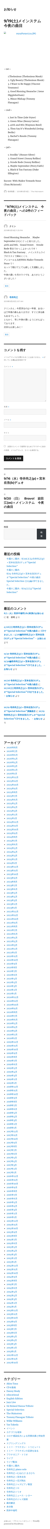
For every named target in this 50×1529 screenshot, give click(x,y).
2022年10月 (12, 919)
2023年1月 (12, 907)
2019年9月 (12, 1053)
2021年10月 (12, 960)
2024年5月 (12, 848)
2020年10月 (12, 1004)
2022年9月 (12, 922)
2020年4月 (12, 1027)
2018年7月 (12, 1105)
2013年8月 (12, 1325)
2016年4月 (12, 1206)
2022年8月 (12, 926)
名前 (6, 407)
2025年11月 (12, 781)
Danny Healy (13, 1391)
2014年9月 (12, 1276)
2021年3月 (12, 986)
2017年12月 (12, 1131)
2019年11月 (12, 1045)
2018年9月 (12, 1098)
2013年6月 (12, 1332)
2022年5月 (12, 937)
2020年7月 (12, 1016)
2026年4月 (12, 762)
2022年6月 (12, 934)
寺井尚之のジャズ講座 (17, 1499)
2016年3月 (12, 1209)
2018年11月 (12, 1090)
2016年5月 (12, 1202)
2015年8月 (12, 1235)
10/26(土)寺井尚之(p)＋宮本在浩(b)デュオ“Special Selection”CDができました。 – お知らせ (24, 692)
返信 (6, 286)
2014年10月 (12, 1273)
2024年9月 (12, 833)
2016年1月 (12, 1217)
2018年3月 (12, 1120)
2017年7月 (12, 1150)
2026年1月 (12, 773)
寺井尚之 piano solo (17, 1469)
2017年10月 (12, 1139)
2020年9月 (12, 1008)
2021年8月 (12, 967)
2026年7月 (12, 751)
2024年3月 (12, 855)
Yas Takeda (12, 1424)
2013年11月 (12, 1314)
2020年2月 (12, 1034)
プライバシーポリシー (22, 1521)
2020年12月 (12, 997)
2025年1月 (12, 818)
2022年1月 (12, 952)
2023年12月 (12, 866)
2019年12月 (12, 1042)
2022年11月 (12, 915)
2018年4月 (12, 1116)
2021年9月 (12, 963)
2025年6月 (12, 799)
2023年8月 (12, 881)
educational (13, 1394)
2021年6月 (12, 975)
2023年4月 (12, 896)
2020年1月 (12, 1038)
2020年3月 (12, 1030)
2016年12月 (12, 1176)
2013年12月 (12, 1310)
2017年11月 (12, 1135)
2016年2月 (12, 1213)
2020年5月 (12, 1023)
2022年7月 (12, 930)
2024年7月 (12, 840)
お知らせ (10, 9)
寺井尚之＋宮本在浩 (16, 1476)
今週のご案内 (13, 570)
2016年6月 (12, 1198)
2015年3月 (12, 1254)
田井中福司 (12, 1510)
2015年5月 (12, 1247)
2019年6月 (12, 1064)
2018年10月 (12, 1094)
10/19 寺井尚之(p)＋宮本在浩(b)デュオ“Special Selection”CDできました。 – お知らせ (24, 715)
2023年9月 (12, 878)
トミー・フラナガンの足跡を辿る (23, 1450)
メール (7, 420)
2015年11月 (12, 1224)
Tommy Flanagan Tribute (20, 1417)
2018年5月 (12, 1112)
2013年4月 (12, 1340)
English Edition (15, 1398)
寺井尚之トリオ (14, 1491)
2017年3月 (12, 1165)
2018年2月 (12, 1124)
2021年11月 (12, 956)
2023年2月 (12, 904)
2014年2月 (12, 1303)
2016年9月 (12, 1187)
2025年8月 (12, 792)
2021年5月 (12, 978)
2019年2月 (12, 1079)
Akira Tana (12, 1383)
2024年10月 (12, 829)
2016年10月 (12, 1183)
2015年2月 (12, 1258)
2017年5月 (12, 1157)
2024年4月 (12, 852)
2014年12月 (12, 1265)
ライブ (10, 1458)
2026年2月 (12, 769)
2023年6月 (12, 889)
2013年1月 (12, 1351)
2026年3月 (12, 766)
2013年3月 (12, 1344)
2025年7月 (12, 796)
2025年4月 (12, 807)
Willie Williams (14, 1421)
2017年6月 (12, 1153)
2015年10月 (12, 1228)
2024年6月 (12, 844)
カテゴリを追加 (14, 1432)
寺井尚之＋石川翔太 (16, 1480)
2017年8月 (12, 1146)
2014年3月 (12, 1299)
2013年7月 (12, 1329)
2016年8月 (12, 1191)
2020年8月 (12, 1012)
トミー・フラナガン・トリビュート (24, 1447)
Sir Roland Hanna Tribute (20, 1406)
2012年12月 (12, 1355)
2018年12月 (12, 1086)
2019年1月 (12, 1083)
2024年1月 (12, 863)
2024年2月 (12, 859)
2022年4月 (12, 941)
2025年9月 (12, 788)
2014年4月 (12, 1295)
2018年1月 (12, 1127)
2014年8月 (12, 1280)
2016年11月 (12, 1180)
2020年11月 (12, 1001)
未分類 (10, 1506)
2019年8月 (12, 1057)
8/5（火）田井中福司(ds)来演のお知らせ (24, 613)
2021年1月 (12, 993)
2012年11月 (12, 1359)
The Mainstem (37, 191)
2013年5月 (12, 1336)
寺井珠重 (11, 191)
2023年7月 (12, 885)
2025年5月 (12, 803)
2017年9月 (12, 1142)
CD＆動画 (11, 1387)
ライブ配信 (12, 1462)
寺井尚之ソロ (13, 1488)
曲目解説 (11, 1503)
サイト (6, 433)
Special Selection (15, 1409)
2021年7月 (12, 971)
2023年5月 (12, 893)
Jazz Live (11, 1402)
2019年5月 (12, 1068)
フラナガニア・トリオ (17, 1454)
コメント (8, 366)
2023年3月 (12, 900)
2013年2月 (12, 1347)
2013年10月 (12, 1318)
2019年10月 (12, 1049)
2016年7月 (12, 1194)
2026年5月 (12, 758)
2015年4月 (12, 1250)
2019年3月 (12, 1075)
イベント (11, 1428)
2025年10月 (12, 784)
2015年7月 (12, 1239)
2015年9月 (12, 1232)
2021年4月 (12, 982)
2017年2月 (12, 1168)
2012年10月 (12, 1362)
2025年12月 (12, 777)
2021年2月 (12, 989)
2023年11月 (12, 870)
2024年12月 (12, 822)
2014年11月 (12, 1269)
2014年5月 (12, 1291)
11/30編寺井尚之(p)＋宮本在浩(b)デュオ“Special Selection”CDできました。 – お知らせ (24, 665)
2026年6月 (12, 755)
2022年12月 (12, 911)
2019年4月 (12, 1071)
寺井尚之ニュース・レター (19, 1495)
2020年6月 (12, 1019)
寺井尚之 (13, 297)
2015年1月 (12, 1262)
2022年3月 (12, 945)
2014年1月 (12, 1306)
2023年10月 (12, 874)
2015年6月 (12, 1243)
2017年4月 (12, 1161)
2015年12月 (12, 1221)
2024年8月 (12, 837)
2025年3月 (12, 811)
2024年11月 (12, 825)
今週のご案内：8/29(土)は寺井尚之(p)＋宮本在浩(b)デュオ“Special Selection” (25, 562)
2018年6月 (12, 1109)
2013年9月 (12, 1321)
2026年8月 (12, 747)
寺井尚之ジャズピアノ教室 (19, 1484)
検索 (6, 527)
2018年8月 (12, 1101)
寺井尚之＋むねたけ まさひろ (21, 1473)
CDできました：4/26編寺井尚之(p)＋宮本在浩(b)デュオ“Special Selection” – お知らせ (25, 634)
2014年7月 (12, 1284)
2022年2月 (12, 948)
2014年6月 (12, 1288)
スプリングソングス (16, 1443)
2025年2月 (12, 814)
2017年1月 (12, 1172)
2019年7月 (12, 1060)
